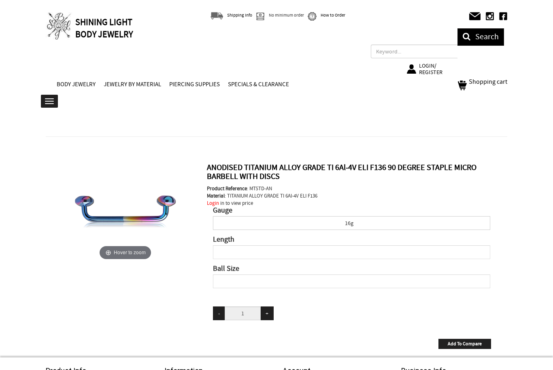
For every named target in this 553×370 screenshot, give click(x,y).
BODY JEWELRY (76, 84)
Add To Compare (465, 343)
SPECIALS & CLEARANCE (258, 84)
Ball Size (226, 268)
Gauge (222, 210)
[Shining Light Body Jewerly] (59, 26)
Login (213, 203)
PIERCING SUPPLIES (194, 84)
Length (223, 239)
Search (484, 37)
